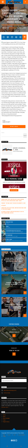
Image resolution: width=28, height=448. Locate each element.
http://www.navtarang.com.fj (10, 390)
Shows (4, 436)
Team (4, 420)
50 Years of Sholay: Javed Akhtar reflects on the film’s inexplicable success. (12, 212)
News (4, 416)
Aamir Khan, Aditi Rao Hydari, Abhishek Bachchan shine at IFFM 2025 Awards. (13, 208)
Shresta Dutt (13, 28)
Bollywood (14, 8)
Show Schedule (6, 418)
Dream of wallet (14, 332)
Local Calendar (21, 435)
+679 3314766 (7, 393)
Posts (9, 435)
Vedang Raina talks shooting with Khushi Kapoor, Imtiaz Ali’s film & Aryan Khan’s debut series (12, 200)
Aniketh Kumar (5, 269)
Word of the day (14, 350)
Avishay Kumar (5, 292)
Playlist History (6, 421)
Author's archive (14, 126)
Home (4, 414)
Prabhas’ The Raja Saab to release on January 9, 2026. (13, 203)
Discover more (4, 407)
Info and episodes (14, 190)
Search (2, 132)
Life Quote (3, 205)
